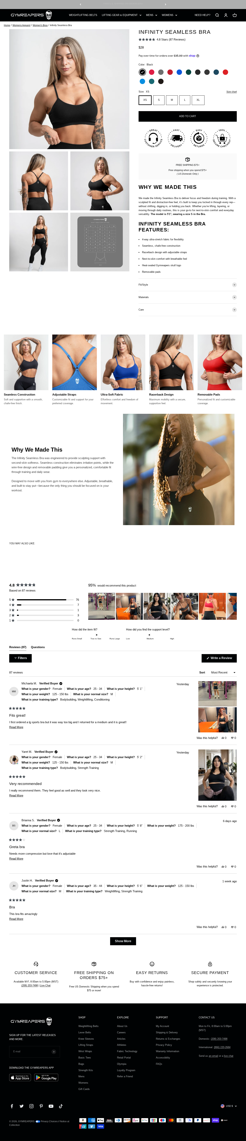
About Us (122, 1026)
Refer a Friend (125, 1076)
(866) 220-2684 (222, 1047)
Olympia (121, 1064)
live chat (228, 1055)
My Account (162, 1026)
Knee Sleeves (86, 1038)
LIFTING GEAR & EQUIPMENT (120, 14)
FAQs (159, 1064)
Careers (121, 1032)
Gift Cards (84, 1089)
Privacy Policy (164, 1045)
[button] (162, 39)
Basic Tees (84, 1057)
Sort (202, 672)
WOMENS (167, 14)
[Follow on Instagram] (31, 1106)
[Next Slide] (234, 606)
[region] (162, 606)
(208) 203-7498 (29, 985)
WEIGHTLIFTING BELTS (83, 14)
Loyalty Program (126, 1070)
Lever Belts (84, 1032)
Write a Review (223, 659)
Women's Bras (40, 25)
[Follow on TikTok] (60, 1106)
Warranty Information (167, 1051)
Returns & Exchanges (168, 1038)
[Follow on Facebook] (11, 1106)
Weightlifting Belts (88, 1026)
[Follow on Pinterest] (41, 1106)
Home (7, 25)
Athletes (121, 1045)
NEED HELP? (202, 14)
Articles (121, 1038)
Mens (81, 1076)
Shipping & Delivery (167, 1032)
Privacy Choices (49, 1121)
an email (213, 1055)
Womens (83, 1082)
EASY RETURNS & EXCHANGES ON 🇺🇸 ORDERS (123, 4)
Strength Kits (85, 1070)
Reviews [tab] (17, 648)
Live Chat (45, 985)
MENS (149, 14)
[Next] (165, 4)
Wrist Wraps (85, 1051)
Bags (81, 1064)
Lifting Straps (85, 1045)
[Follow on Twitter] (21, 1106)
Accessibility (163, 1057)
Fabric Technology (127, 1051)
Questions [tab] (38, 648)
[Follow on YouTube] (51, 1106)
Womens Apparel (21, 25)
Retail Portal (124, 1057)
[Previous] (80, 4)
